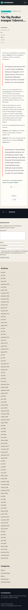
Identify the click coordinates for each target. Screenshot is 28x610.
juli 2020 (3, 275)
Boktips (3, 576)
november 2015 (5, 302)
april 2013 (3, 334)
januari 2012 (4, 346)
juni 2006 (3, 499)
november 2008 (5, 414)
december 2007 (5, 446)
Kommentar (3, 230)
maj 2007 (3, 467)
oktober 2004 (4, 558)
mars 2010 (3, 381)
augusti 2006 (4, 493)
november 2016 (5, 293)
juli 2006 (3, 496)
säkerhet (4, 182)
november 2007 (5, 449)
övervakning (10, 182)
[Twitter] (13, 199)
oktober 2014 (4, 310)
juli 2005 (3, 531)
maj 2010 (3, 375)
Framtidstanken (8, 2)
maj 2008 (3, 431)
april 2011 (3, 361)
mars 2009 (3, 402)
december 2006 (5, 481)
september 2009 (5, 390)
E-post (2, 42)
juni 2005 (3, 534)
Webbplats (2, 248)
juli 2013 (3, 328)
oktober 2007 (4, 452)
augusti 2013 (4, 325)
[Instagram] (15, 199)
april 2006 (3, 505)
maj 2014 (3, 316)
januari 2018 (4, 290)
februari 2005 (4, 546)
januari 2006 (4, 514)
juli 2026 (3, 272)
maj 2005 (3, 537)
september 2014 (5, 313)
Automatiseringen (6, 11)
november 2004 (5, 555)
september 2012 (5, 337)
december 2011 (5, 349)
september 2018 (5, 284)
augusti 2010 (4, 369)
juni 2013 (3, 331)
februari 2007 (4, 475)
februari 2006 (4, 511)
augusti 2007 (4, 458)
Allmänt (3, 570)
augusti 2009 (4, 393)
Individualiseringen (5, 582)
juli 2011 (3, 355)
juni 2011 (3, 358)
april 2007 (3, 469)
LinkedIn (3, 39)
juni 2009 (3, 396)
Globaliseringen (5, 579)
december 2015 (5, 299)
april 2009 (3, 399)
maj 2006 (3, 502)
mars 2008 (3, 437)
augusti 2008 (4, 422)
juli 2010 (3, 372)
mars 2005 (3, 543)
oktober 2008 (4, 416)
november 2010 (5, 363)
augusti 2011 (4, 352)
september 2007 (5, 455)
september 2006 (5, 490)
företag (20, 111)
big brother (14, 180)
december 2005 (5, 517)
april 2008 (3, 434)
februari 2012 (4, 343)
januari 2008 (4, 443)
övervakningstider (6, 91)
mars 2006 (3, 508)
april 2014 (3, 319)
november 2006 (5, 484)
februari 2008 (4, 440)
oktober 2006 (4, 487)
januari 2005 (4, 549)
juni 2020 (3, 278)
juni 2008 (3, 428)
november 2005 (5, 520)
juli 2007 (3, 461)
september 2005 (5, 525)
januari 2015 (4, 307)
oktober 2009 (4, 387)
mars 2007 (3, 472)
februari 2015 (4, 305)
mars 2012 (3, 340)
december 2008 (5, 411)
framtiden (16, 182)
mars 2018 (3, 287)
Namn (2, 242)
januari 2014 (4, 322)
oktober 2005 (4, 522)
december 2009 (5, 384)
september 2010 (5, 366)
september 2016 (5, 296)
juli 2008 (3, 425)
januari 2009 (4, 408)
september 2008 (5, 419)
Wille (14, 130)
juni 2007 (3, 464)
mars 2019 (3, 281)
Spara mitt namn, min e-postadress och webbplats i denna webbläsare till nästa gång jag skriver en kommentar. (14, 252)
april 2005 (3, 540)
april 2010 (3, 378)
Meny (25, 2)
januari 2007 (4, 478)
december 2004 (5, 552)
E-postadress (4, 245)
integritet (20, 180)
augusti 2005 (4, 528)
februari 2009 (4, 405)
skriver (8, 142)
